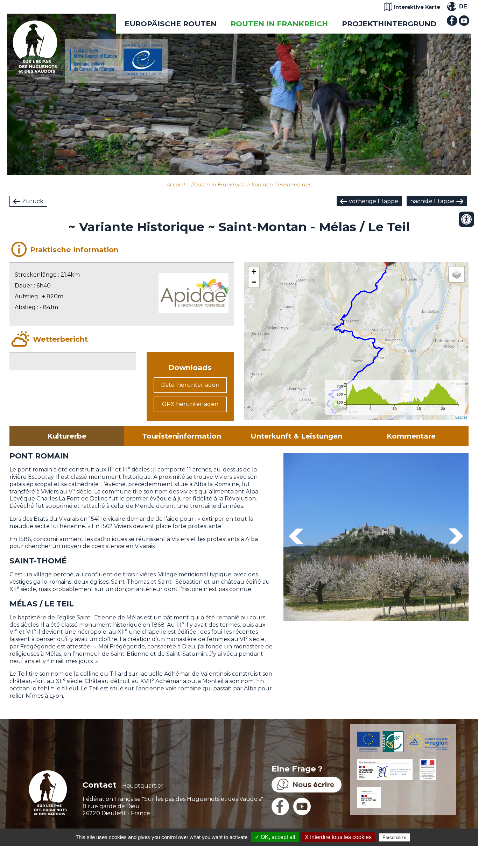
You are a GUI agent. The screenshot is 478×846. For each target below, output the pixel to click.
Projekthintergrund (389, 23)
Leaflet (461, 417)
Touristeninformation (181, 436)
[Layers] (456, 274)
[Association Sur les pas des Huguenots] (34, 70)
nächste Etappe (432, 201)
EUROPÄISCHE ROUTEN (171, 23)
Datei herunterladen (190, 385)
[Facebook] (452, 24)
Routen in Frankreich (279, 23)
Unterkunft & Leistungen (296, 436)
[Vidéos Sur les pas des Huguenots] (464, 24)
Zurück (32, 201)
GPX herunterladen (190, 404)
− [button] (254, 282)
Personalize (394, 837)
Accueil (176, 185)
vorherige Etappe (373, 201)
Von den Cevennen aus (281, 185)
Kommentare (411, 436)
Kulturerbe (66, 436)
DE (463, 6)
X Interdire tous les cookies (338, 837)
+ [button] (254, 271)
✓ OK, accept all (275, 837)
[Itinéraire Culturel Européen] (116, 73)
